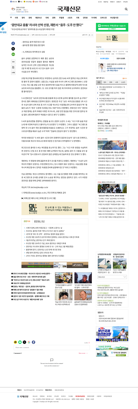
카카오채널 (28, 2)
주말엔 (61, 17)
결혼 (110, 126)
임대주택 (121, 51)
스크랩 (13, 72)
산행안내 (100, 128)
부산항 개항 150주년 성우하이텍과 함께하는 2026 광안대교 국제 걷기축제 (52, 237)
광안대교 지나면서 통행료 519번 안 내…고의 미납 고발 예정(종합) (49, 246)
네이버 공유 (13, 54)
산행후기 (107, 128)
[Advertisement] (71, 53)
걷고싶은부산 (39, 390)
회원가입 (106, 2)
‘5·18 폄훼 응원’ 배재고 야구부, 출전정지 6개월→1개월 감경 (117, 208)
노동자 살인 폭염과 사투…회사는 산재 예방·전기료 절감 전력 (117, 152)
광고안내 (49, 396)
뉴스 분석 (102, 293)
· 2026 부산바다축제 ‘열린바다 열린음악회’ (111, 318)
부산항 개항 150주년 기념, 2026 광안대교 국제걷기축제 (46, 243)
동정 (117, 126)
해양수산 (38, 17)
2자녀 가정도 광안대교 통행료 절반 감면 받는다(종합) (45, 255)
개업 (106, 126)
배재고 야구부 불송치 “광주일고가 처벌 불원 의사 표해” (115, 211)
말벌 (112, 54)
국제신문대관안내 (59, 390)
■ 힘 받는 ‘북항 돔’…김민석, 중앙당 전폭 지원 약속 (28, 286)
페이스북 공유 (13, 43)
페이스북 (14, 2)
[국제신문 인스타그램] (47, 198)
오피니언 (103, 17)
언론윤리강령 (90, 396)
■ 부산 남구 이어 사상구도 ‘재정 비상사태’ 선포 (27, 299)
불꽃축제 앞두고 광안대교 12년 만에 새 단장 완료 (43, 249)
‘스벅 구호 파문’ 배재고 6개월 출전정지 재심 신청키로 (114, 217)
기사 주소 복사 (13, 67)
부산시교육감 (100, 51)
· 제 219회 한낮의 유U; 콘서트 (107, 321)
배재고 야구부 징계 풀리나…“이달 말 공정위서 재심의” (115, 214)
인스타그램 (44, 2)
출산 (113, 126)
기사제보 (70, 396)
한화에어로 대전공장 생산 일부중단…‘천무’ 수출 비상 (114, 171)
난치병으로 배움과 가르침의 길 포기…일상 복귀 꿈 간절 (104, 272)
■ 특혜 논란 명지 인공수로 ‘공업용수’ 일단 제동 (27, 290)
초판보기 (118, 2)
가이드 (101, 131)
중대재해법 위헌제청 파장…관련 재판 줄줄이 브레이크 (115, 158)
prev (97, 334)
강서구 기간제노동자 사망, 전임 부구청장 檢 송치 (113, 155)
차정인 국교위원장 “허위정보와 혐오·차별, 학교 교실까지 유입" (117, 204)
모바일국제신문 (108, 396)
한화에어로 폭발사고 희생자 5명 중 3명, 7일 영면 (113, 161)
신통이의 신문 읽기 (105, 300)
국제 (47, 17)
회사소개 (35, 396)
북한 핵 (115, 51)
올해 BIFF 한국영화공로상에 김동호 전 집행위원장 (83, 303)
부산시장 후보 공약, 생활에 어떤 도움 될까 (110, 290)
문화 (54, 17)
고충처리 (99, 396)
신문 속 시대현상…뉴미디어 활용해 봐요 (109, 303)
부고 (120, 126)
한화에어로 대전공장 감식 (106, 168)
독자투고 (63, 396)
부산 (43, 221)
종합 (99, 82)
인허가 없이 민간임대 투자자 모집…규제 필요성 (112, 295)
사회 (16, 17)
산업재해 (102, 139)
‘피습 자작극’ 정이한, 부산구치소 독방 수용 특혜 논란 (63, 303)
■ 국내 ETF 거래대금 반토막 (20, 283)
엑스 (21, 2)
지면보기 (112, 2)
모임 (102, 126)
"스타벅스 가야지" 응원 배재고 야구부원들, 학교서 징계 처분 (116, 198)
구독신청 (125, 2)
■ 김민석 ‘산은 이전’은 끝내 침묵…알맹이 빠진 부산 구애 (30, 296)
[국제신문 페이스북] (31, 198)
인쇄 (13, 62)
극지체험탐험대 (120, 54)
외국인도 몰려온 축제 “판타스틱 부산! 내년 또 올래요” (45, 231)
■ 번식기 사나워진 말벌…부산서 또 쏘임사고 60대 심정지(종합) (32, 273)
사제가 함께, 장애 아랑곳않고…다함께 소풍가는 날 (44, 227)
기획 (77, 17)
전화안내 (42, 396)
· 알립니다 (101, 316)
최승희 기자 (14, 35)
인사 (99, 126)
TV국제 (94, 17)
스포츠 (70, 17)
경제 (30, 17)
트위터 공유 (13, 49)
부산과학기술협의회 (29, 390)
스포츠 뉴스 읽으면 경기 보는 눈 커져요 (109, 305)
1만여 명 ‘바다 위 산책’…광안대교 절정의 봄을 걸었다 (45, 234)
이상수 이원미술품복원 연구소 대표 (119, 271)
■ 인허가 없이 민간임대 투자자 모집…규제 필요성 (28, 293)
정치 (23, 17)
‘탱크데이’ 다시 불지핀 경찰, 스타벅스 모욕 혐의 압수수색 (115, 201)
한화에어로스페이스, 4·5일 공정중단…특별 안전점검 (114, 165)
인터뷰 (85, 17)
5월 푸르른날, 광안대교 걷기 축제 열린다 (40, 240)
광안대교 (37, 221)
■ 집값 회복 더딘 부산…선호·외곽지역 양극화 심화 (28, 277)
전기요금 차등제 (105, 54)
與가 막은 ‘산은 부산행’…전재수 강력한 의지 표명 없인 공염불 (116, 297)
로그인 (100, 2)
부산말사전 (114, 17)
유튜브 (36, 2)
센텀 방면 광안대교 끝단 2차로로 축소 (39, 252)
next (127, 334)
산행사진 (114, 128)
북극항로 (108, 51)
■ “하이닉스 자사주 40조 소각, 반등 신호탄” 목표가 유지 (30, 280)
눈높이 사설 (103, 285)
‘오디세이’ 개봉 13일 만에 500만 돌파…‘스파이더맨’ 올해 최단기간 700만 (83, 287)
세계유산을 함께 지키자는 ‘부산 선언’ (108, 287)
